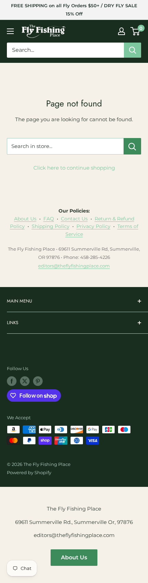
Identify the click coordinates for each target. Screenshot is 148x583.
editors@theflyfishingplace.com (74, 265)
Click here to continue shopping (74, 167)
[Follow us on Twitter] (25, 381)
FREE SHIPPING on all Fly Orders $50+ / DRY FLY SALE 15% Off (74, 9)
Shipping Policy (51, 226)
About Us (25, 219)
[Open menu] (10, 31)
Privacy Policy (93, 226)
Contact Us (74, 219)
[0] (135, 31)
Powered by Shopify (29, 472)
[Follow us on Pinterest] (38, 381)
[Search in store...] (132, 146)
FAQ (48, 219)
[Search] (132, 50)
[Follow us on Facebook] (12, 381)
